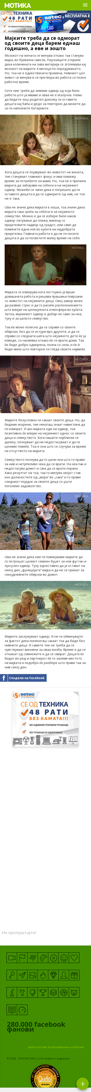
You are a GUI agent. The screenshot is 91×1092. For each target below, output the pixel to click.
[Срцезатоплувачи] (74, 957)
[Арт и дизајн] (53, 975)
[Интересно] (74, 975)
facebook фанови (36, 1028)
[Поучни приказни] (11, 1009)
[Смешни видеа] (11, 957)
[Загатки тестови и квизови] (11, 975)
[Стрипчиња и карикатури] (63, 975)
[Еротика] (53, 957)
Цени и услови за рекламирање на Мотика (56, 1047)
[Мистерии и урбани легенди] (32, 957)
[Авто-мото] (22, 1009)
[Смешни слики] (32, 975)
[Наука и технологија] (11, 992)
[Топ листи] (53, 992)
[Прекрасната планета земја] (32, 992)
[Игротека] (43, 957)
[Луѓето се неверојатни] (22, 975)
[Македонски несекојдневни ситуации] (22, 957)
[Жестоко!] (43, 975)
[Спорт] (63, 992)
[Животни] (74, 992)
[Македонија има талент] (22, 992)
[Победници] (43, 992)
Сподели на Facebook (27, 678)
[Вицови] (63, 957)
